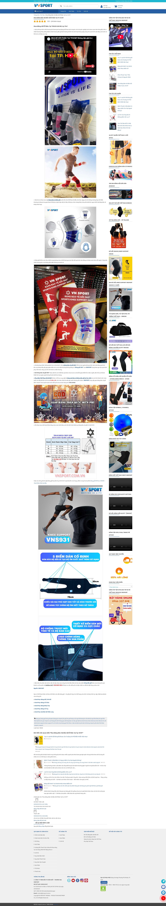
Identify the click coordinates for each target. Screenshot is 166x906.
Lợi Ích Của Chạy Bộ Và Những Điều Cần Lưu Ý (58, 772)
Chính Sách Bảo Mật (40, 835)
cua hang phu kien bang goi (56, 721)
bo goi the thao (94, 719)
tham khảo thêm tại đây (40, 483)
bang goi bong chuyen (47, 719)
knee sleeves (91, 721)
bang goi (38, 719)
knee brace (85, 721)
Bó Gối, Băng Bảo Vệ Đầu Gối (91, 835)
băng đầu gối (88, 683)
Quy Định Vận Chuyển (40, 862)
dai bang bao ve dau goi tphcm (72, 721)
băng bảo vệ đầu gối (54, 200)
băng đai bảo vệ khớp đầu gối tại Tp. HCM (79, 378)
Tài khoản (37, 868)
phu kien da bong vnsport (87, 723)
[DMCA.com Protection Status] (103, 891)
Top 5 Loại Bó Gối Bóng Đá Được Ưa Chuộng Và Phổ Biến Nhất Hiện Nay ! (66, 736)
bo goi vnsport (45, 721)
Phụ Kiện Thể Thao (88, 841)
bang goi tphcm (50, 747)
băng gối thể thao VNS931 (97, 481)
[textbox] (120, 587)
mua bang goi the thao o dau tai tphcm (69, 723)
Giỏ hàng (37, 841)
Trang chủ (36, 15)
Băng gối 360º (79, 367)
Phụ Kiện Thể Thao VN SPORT (43, 378)
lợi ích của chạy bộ (95, 774)
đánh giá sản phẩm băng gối (72, 786)
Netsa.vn (55, 904)
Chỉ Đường (104, 882)
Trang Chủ (63, 11)
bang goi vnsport (58, 719)
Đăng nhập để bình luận (40, 809)
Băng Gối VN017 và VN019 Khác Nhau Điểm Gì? (58, 783)
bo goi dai (57, 747)
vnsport (41, 725)
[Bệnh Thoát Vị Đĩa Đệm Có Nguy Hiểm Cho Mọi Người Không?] (38, 764)
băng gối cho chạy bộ (58, 774)
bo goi (64, 719)
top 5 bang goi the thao (49, 749)
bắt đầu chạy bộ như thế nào (72, 774)
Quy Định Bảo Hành (40, 856)
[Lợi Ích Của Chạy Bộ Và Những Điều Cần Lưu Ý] (38, 775)
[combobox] (120, 586)
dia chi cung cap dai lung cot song (75, 762)
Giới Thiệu (71, 11)
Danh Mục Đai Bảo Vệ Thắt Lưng (44, 712)
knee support (40, 723)
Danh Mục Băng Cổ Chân (42, 703)
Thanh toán (37, 871)
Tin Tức (79, 11)
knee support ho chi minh (52, 723)
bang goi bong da (41, 747)
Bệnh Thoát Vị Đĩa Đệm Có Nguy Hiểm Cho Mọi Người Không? (62, 760)
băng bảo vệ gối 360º (70, 365)
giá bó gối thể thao (91, 786)
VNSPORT (89, 367)
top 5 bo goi (58, 749)
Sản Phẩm (37, 865)
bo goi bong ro (71, 719)
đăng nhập (41, 826)
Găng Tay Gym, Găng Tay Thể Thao (92, 839)
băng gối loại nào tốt (59, 786)
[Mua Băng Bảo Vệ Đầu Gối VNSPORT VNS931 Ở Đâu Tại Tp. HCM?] (70, 517)
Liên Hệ (86, 11)
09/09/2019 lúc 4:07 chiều (41, 804)
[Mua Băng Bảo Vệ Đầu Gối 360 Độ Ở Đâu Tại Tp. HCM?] (70, 172)
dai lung (55, 762)
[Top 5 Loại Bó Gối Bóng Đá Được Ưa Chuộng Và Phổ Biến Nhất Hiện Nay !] (38, 740)
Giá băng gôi (83, 786)
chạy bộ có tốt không (85, 774)
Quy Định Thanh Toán (40, 859)
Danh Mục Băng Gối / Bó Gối (43, 699)
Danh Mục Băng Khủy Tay (42, 706)
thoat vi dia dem (88, 762)
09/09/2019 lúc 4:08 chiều (41, 816)
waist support (96, 762)
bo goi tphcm (71, 747)
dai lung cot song (61, 762)
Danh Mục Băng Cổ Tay (41, 709)
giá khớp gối (99, 786)
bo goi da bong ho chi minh (82, 719)
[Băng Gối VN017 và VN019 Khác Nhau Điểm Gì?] (38, 787)
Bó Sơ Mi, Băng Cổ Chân (90, 837)
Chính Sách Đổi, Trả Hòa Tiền (42, 838)
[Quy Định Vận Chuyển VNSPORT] (70, 404)
